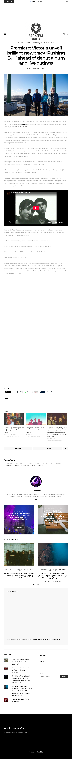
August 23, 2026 (24, 580)
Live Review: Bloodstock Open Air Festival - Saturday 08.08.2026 (21, 670)
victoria (40, 465)
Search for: (43, 673)
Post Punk (58, 463)
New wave (45, 463)
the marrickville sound (28, 465)
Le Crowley (24, 522)
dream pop (24, 463)
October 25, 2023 (31, 68)
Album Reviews (10, 569)
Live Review (17, 511)
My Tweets (43, 655)
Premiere (49, 510)
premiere (9, 465)
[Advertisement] (36, 17)
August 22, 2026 (57, 581)
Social (42, 661)
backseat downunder (12, 463)
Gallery (55, 569)
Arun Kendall (41, 68)
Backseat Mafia (14, 728)
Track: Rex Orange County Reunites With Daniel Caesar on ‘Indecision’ (22, 662)
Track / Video (50, 42)
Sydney (17, 465)
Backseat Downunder (48, 508)
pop (52, 463)
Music (23, 511)
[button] (67, 34)
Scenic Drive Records (21, 127)
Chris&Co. (40, 752)
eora (31, 463)
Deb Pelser (48, 581)
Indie (37, 463)
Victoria (22, 124)
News (61, 508)
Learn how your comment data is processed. (46, 639)
